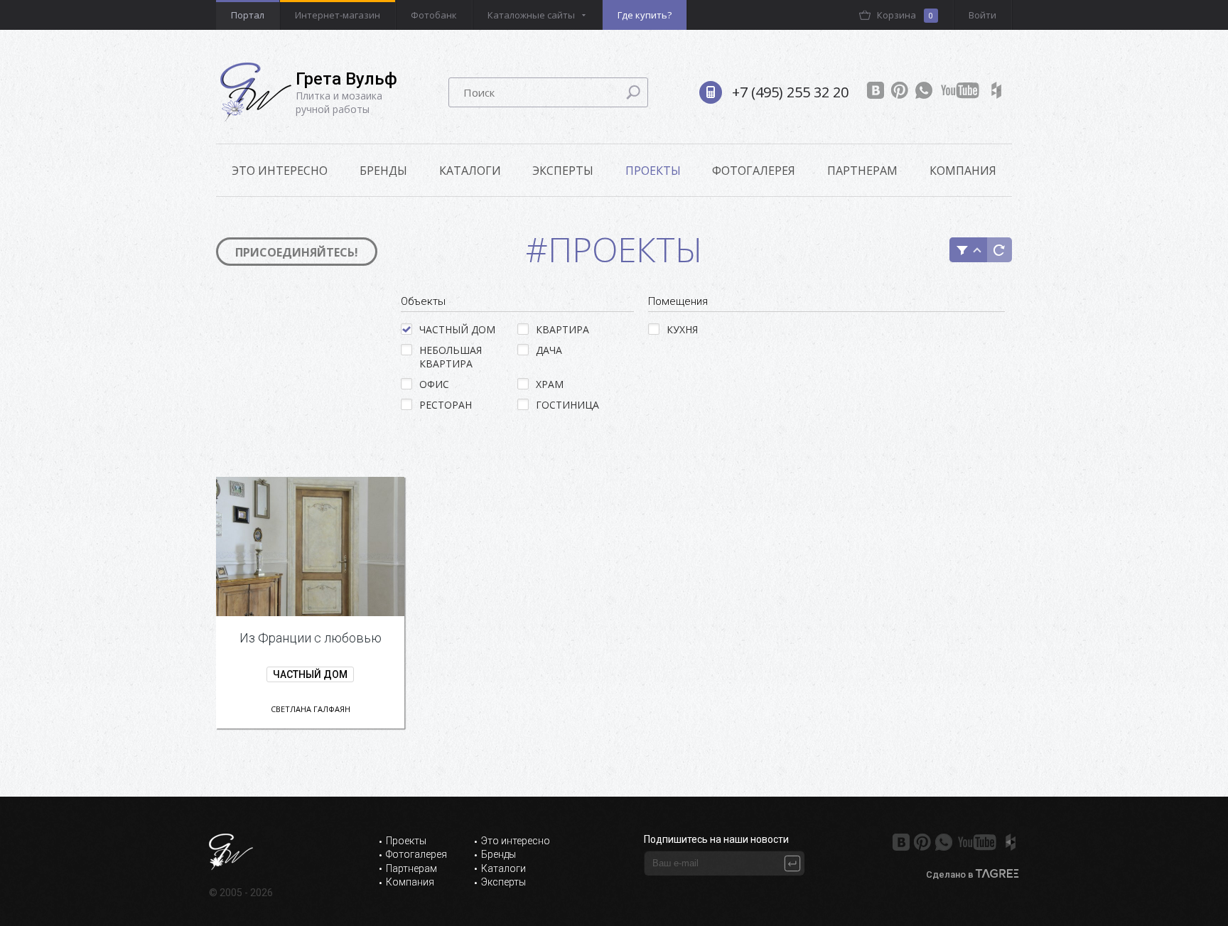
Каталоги (470, 170)
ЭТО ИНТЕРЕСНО (280, 170)
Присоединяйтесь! (296, 252)
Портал (247, 15)
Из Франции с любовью (310, 637)
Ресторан (445, 404)
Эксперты (562, 170)
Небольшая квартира (450, 356)
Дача (549, 350)
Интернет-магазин (337, 15)
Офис (434, 384)
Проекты (653, 170)
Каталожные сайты (531, 15)
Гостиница (567, 404)
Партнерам (862, 170)
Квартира (562, 329)
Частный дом (457, 329)
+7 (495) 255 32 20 (790, 92)
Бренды (383, 170)
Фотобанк (434, 15)
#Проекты (614, 249)
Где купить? (645, 15)
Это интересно (515, 840)
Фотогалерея (753, 170)
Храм (550, 384)
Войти (982, 15)
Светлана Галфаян (310, 709)
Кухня (682, 329)
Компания (963, 170)
